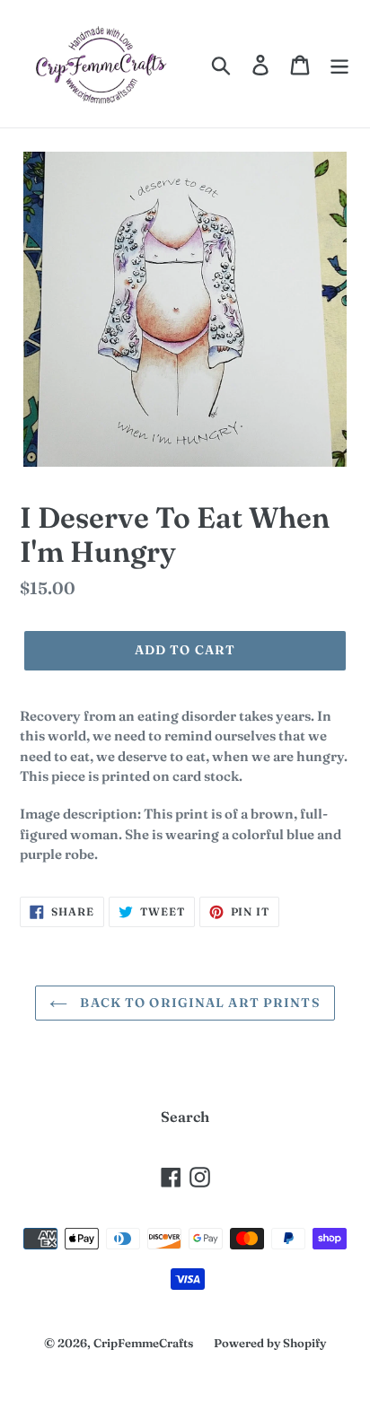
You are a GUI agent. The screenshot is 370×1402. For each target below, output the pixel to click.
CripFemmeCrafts (143, 1343)
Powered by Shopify (270, 1343)
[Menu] (339, 63)
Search (185, 1117)
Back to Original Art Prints (198, 1003)
